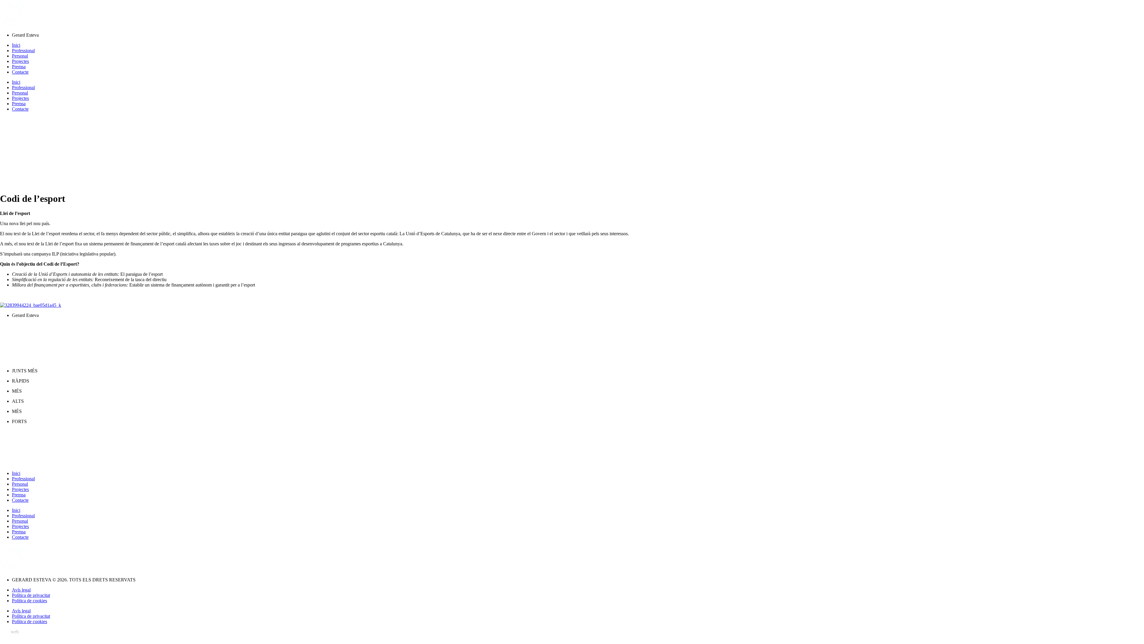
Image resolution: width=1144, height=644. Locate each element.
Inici (16, 45)
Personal (20, 55)
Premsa (19, 66)
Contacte (20, 72)
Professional (23, 50)
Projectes (20, 61)
